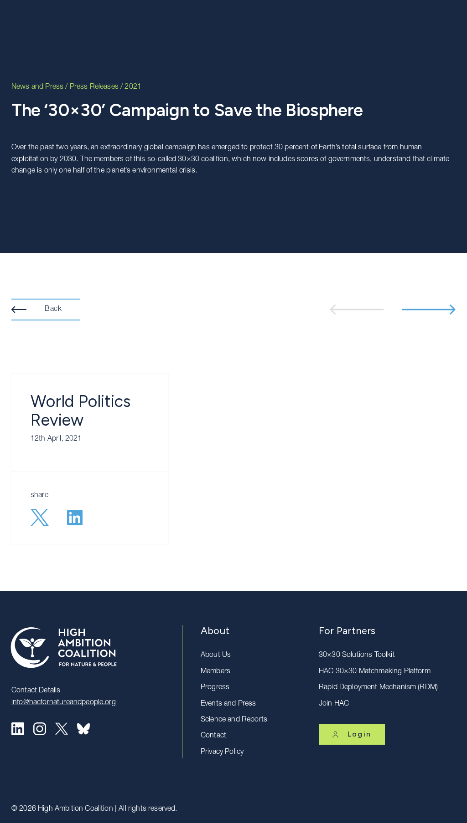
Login (359, 734)
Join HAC (334, 704)
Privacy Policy (222, 752)
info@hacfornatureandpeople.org (63, 702)
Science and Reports (234, 720)
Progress (215, 687)
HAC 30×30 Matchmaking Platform (375, 672)
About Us (216, 655)
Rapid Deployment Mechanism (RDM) (378, 687)
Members (215, 672)
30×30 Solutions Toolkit (357, 655)
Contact (213, 736)
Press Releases (94, 87)
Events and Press (228, 704)
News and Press (37, 87)
